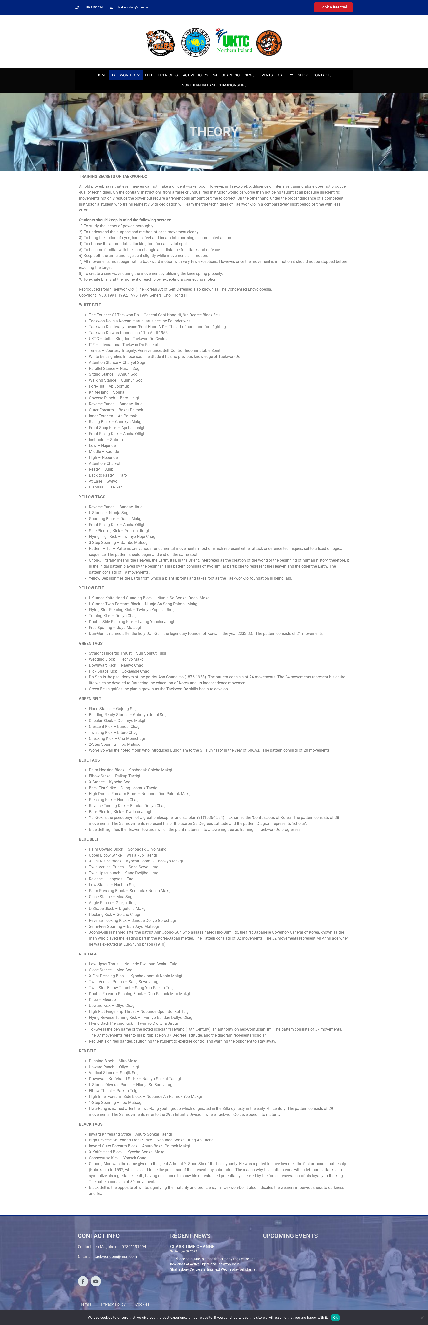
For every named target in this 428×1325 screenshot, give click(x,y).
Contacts (322, 75)
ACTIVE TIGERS (195, 75)
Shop (303, 75)
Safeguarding (226, 75)
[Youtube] (96, 1281)
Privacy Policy (113, 1304)
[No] (421, 1317)
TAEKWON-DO (123, 75)
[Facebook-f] (83, 1281)
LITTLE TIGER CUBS (161, 75)
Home (101, 75)
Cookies (142, 1304)
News (249, 75)
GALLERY (285, 75)
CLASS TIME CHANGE (192, 1246)
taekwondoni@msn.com (116, 1256)
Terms (85, 1304)
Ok (335, 1317)
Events (266, 75)
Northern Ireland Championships (214, 85)
